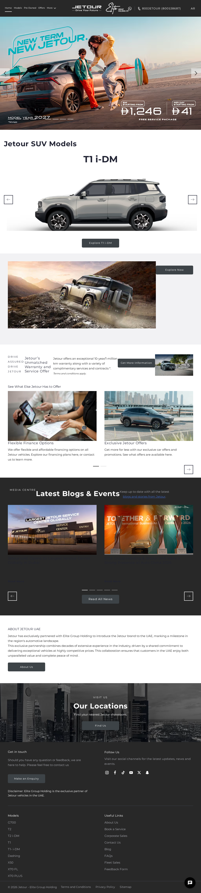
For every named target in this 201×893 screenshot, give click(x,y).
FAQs (108, 856)
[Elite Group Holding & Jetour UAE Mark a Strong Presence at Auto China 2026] (148, 530)
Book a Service (115, 829)
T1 (9, 842)
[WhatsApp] (127, 8)
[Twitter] (139, 772)
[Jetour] (86, 8)
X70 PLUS (15, 876)
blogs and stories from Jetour (144, 496)
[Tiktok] (123, 772)
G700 (12, 822)
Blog (107, 849)
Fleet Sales (112, 862)
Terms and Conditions (76, 887)
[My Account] (119, 8)
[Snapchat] (147, 772)
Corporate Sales (115, 836)
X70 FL (13, 869)
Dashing (14, 856)
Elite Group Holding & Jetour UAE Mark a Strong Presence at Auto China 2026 (142, 560)
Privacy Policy (105, 887)
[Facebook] (115, 772)
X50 (10, 862)
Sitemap (125, 887)
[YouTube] (131, 772)
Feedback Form (116, 869)
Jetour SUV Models (40, 143)
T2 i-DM (13, 836)
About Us (111, 822)
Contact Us (112, 842)
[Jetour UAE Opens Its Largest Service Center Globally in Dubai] (52, 530)
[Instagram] (107, 772)
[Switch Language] (183, 8)
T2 (9, 829)
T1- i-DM (14, 849)
